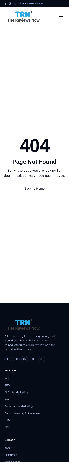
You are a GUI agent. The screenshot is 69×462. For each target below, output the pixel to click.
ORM (7, 420)
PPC (7, 427)
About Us (9, 447)
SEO (7, 378)
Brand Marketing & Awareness (22, 413)
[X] (33, 359)
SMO (7, 399)
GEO (7, 385)
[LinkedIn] (15, 3)
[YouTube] (41, 359)
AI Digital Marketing (16, 392)
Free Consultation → (31, 3)
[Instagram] (10, 3)
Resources (10, 454)
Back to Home (35, 188)
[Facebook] (5, 3)
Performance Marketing (18, 406)
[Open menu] (61, 16)
